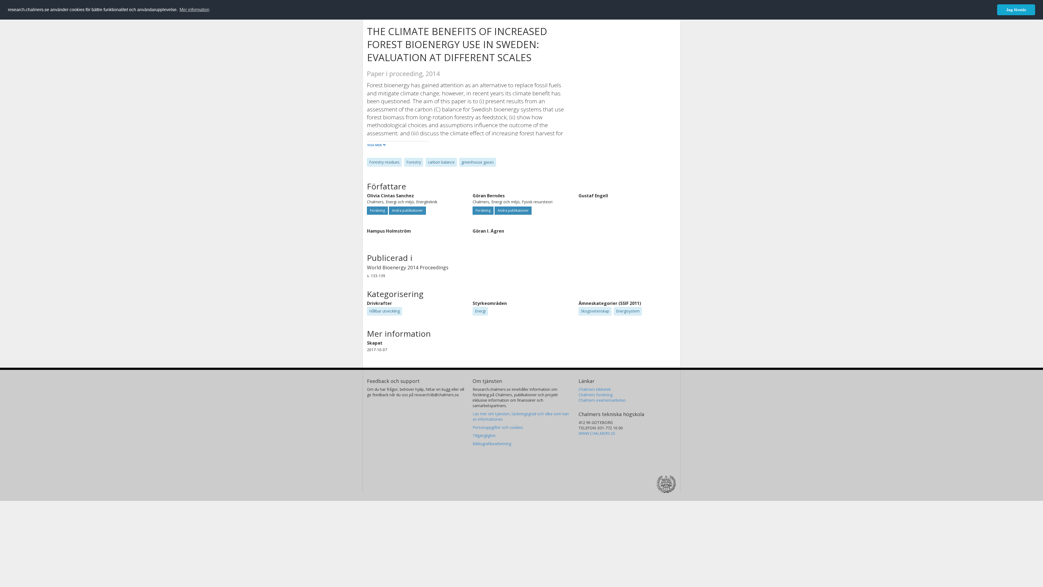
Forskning (377, 210)
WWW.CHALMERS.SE (597, 433)
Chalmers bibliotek (595, 389)
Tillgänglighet (484, 435)
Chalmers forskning (595, 394)
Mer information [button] (194, 9)
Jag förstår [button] (1016, 10)
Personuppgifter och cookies (498, 427)
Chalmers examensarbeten (602, 400)
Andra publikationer (407, 210)
